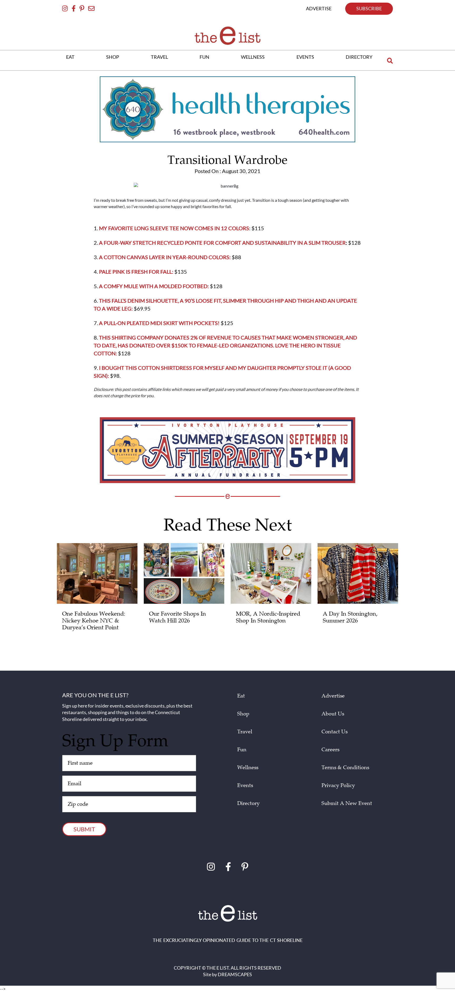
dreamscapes (235, 974)
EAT (70, 57)
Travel (244, 732)
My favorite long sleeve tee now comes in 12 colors (174, 228)
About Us (333, 714)
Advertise (333, 696)
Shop (243, 714)
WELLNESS (253, 57)
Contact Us (335, 732)
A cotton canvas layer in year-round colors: (165, 257)
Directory (248, 803)
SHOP (112, 57)
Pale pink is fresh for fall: (136, 271)
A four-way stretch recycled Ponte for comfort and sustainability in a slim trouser (222, 242)
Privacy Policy (338, 785)
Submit (84, 829)
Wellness (247, 767)
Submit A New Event (347, 803)
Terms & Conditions (345, 767)
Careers (330, 750)
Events (245, 785)
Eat (241, 696)
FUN (204, 57)
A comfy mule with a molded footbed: (154, 286)
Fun (241, 750)
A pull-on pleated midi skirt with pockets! (159, 323)
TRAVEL (159, 57)
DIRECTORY (359, 57)
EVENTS (305, 57)
